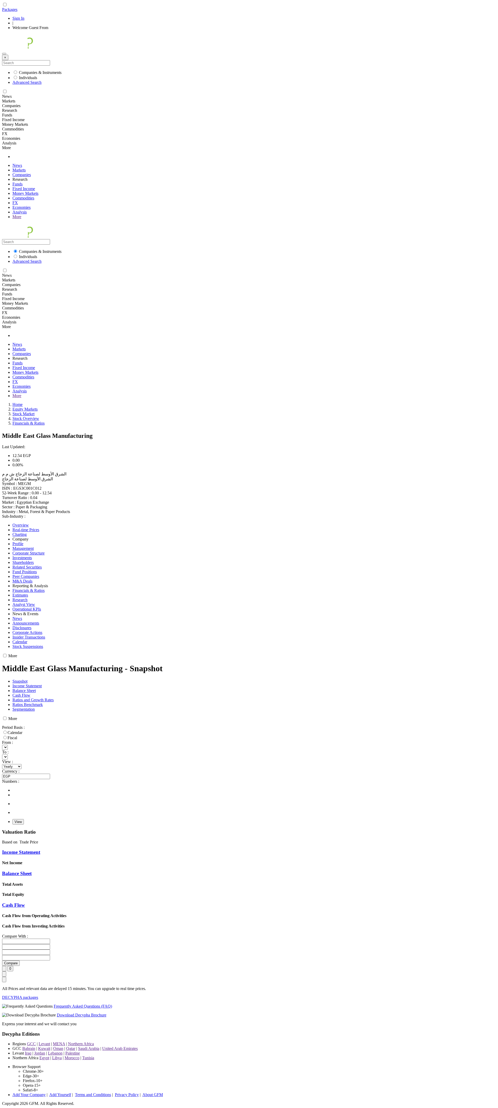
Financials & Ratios (28, 423)
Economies (21, 207)
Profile (17, 544)
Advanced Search (27, 82)
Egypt (44, 1058)
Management (23, 548)
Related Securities (27, 567)
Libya (57, 1058)
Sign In (18, 18)
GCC (31, 1044)
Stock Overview (25, 418)
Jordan (39, 1053)
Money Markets (25, 193)
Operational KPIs (26, 609)
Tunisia (88, 1058)
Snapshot (19, 681)
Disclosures (21, 628)
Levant (44, 1044)
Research (19, 600)
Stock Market (23, 414)
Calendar (19, 642)
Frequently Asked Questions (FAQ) (83, 1006)
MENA (59, 1044)
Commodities (23, 198)
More (16, 216)
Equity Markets (25, 409)
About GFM (152, 1094)
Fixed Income (23, 188)
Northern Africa (81, 1044)
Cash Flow (21, 695)
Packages (9, 9)
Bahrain (28, 1048)
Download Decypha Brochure (81, 1015)
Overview (20, 525)
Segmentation (23, 709)
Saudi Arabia (88, 1048)
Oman (58, 1048)
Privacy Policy (127, 1094)
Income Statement (27, 686)
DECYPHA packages (20, 997)
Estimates (20, 595)
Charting (19, 534)
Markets (19, 170)
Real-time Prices (25, 530)
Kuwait (44, 1048)
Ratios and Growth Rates (33, 700)
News (17, 165)
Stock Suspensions (27, 646)
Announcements (25, 623)
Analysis (19, 212)
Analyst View (23, 604)
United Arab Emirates (120, 1048)
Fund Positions (24, 572)
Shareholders (23, 562)
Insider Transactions (28, 637)
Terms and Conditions (93, 1094)
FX (15, 202)
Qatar (70, 1048)
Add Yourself (60, 1094)
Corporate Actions (27, 632)
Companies (21, 174)
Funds (17, 184)
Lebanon (55, 1053)
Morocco (72, 1058)
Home (17, 404)
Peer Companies (25, 576)
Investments (22, 558)
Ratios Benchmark (27, 704)
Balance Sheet (24, 690)
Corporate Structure (28, 553)
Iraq (28, 1053)
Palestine (72, 1053)
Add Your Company (29, 1094)
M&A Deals (22, 581)
